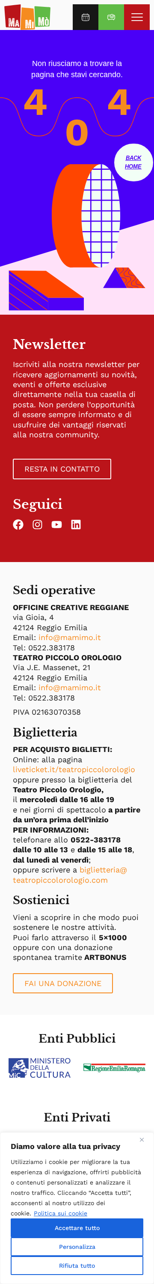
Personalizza (77, 1246)
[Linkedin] (76, 524)
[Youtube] (56, 524)
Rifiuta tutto (77, 1265)
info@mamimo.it (69, 637)
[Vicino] (145, 1139)
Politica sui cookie (60, 1213)
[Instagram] (37, 524)
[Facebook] (18, 524)
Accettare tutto (77, 1227)
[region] (77, 1208)
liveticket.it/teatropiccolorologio (74, 769)
